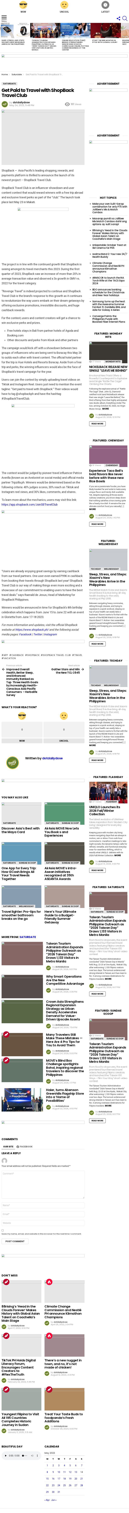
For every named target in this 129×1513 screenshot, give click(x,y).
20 (76, 1478)
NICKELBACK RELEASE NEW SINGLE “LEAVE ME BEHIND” (108, 369)
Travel (78, 655)
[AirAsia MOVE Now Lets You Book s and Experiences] (64, 813)
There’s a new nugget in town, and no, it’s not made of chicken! (63, 1364)
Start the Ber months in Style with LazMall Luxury (104, 41)
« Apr (47, 1500)
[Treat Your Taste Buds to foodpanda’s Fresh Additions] (64, 1399)
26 (70, 1485)
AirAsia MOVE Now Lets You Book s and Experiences (62, 832)
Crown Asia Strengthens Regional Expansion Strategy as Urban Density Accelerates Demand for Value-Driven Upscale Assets (65, 1010)
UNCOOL (64, 12)
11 (64, 1472)
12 (70, 1472)
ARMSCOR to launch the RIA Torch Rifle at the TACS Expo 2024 (108, 280)
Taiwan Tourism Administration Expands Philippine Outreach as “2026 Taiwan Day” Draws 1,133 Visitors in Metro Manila (44, 45)
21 (81, 1478)
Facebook (25, 634)
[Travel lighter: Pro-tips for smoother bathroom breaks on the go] (21, 896)
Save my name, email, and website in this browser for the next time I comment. (41, 1234)
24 (59, 1485)
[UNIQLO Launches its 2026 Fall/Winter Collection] (108, 792)
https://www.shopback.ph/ (32, 629)
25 (64, 1485)
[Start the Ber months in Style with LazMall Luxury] (106, 30)
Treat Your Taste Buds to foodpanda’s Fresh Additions (64, 1417)
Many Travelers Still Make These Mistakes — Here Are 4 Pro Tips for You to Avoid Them (64, 1040)
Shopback (33, 655)
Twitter (37, 634)
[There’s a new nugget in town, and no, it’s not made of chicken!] (64, 1345)
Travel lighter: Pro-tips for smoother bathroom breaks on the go (21, 915)
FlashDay (111, 801)
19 (70, 1478)
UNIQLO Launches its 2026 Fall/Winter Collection (104, 810)
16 (53, 1478)
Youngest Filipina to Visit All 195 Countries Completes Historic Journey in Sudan (20, 1419)
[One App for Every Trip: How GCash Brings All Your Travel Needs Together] (21, 853)
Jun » (53, 1500)
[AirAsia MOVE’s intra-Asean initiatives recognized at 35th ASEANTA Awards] (64, 853)
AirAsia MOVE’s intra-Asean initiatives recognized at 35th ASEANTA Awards (61, 873)
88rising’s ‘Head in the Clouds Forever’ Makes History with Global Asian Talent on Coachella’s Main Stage (21, 1313)
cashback (17, 655)
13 (76, 1472)
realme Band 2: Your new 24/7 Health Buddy (109, 255)
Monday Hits (113, 361)
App (6, 655)
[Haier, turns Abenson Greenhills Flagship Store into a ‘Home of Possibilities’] (22, 1100)
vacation (10, 658)
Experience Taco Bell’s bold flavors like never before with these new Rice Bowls (106, 476)
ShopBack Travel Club (57, 655)
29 (47, 1492)
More (105, 408)
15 (47, 1478)
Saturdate (9, 823)
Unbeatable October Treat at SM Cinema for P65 (109, 246)
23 (53, 1485)
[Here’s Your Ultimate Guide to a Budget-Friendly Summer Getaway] (64, 896)
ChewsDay (112, 465)
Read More (97, 423)
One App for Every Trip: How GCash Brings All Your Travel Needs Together (19, 873)
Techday (96, 568)
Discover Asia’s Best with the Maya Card (21, 830)
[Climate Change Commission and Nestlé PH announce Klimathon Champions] (64, 1291)
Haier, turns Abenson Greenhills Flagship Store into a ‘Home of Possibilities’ (65, 1095)
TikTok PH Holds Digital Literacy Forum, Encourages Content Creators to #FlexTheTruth (19, 1367)
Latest (105, 12)
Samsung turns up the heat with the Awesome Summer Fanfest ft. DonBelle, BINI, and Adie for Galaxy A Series (109, 306)
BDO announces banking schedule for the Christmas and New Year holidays (108, 292)
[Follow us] (118, 18)
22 (47, 1485)
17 (59, 1478)
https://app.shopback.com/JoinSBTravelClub (30, 504)
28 (81, 1485)
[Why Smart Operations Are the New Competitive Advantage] (22, 986)
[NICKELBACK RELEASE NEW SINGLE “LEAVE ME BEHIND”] (108, 352)
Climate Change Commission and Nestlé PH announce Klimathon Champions (63, 1311)
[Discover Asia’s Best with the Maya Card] (21, 813)
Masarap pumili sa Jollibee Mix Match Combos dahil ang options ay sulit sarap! (109, 221)
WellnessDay (26, 906)
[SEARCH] (124, 18)
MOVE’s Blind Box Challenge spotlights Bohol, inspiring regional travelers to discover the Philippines (65, 1067)
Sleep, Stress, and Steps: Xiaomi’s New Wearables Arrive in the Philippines (13, 42)
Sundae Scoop (70, 823)
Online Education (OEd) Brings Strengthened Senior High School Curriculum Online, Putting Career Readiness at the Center (75, 45)
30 (53, 1492)
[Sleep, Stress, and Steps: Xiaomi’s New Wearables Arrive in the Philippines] (15, 30)
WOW (23, 12)
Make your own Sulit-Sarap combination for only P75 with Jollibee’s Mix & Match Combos (109, 208)
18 (64, 1478)
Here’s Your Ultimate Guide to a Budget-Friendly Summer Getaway (60, 917)
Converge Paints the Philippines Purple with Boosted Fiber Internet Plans (108, 318)
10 (59, 1472)
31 (59, 1492)
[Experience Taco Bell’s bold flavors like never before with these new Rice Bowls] (108, 456)
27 (76, 1485)
